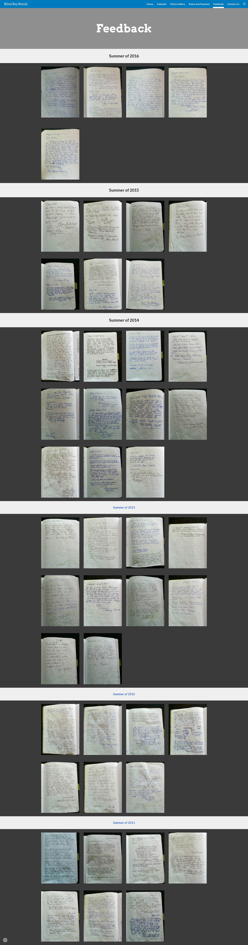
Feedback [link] (218, 4)
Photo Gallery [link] (177, 4)
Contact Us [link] (233, 4)
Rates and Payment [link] (199, 4)
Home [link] (150, 4)
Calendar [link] (162, 4)
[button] (244, 4)
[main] (124, 28)
